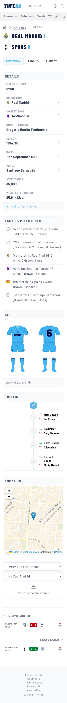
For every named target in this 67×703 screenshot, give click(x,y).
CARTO (58, 551)
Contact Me (33, 686)
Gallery (51, 61)
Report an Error (33, 682)
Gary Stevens (51, 433)
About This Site (33, 675)
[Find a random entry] (56, 16)
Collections (27, 16)
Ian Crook (49, 419)
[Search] (62, 6)
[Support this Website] (50, 16)
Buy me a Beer (33, 689)
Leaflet (15, 551)
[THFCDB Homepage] (12, 6)
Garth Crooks (51, 443)
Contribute (33, 678)
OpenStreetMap (31, 551)
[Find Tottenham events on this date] (63, 16)
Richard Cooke (48, 459)
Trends (41, 16)
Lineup (33, 61)
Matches (19, 27)
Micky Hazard (51, 465)
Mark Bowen (51, 414)
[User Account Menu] (55, 6)
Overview (13, 61)
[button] (33, 516)
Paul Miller (49, 428)
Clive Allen (50, 447)
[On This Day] (63, 17)
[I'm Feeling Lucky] (56, 16)
